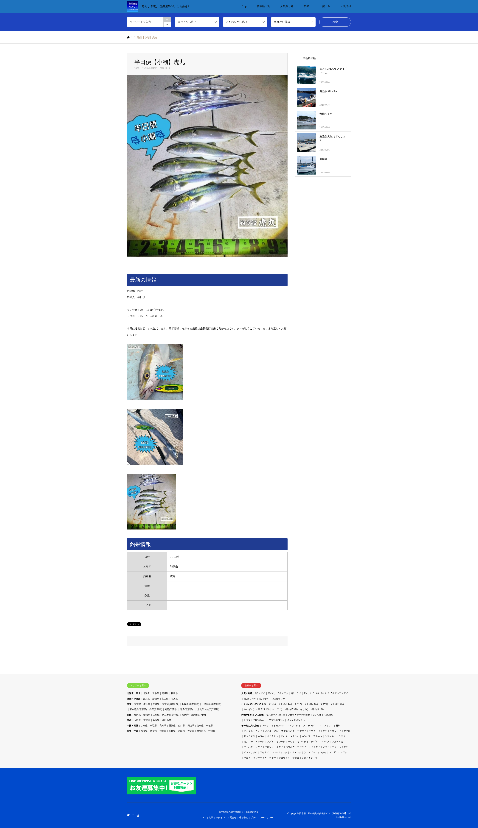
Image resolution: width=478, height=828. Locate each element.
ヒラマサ (340, 736)
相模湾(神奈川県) (190, 704)
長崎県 (172, 731)
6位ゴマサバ (322, 693)
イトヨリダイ (250, 752)
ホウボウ (290, 747)
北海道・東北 (133, 693)
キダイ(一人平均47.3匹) (306, 704)
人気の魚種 (246, 693)
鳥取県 (153, 725)
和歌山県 (166, 720)
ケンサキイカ (260, 758)
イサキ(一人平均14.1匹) (312, 709)
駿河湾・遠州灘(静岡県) (194, 714)
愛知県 (146, 714)
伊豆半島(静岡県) (170, 714)
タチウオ (294, 736)
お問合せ (231, 817)
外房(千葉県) (186, 709)
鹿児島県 (201, 731)
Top (244, 6)
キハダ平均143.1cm (275, 714)
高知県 (162, 725)
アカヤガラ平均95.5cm (299, 714)
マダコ (295, 758)
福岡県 (144, 731)
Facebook (133, 815)
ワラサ (265, 725)
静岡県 (137, 714)
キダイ (279, 747)
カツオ (272, 758)
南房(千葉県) (171, 709)
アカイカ (248, 731)
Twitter (128, 815)
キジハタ (280, 741)
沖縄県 (211, 731)
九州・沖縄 (132, 731)
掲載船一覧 (263, 6)
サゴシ (333, 731)
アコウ (322, 725)
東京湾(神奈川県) (170, 704)
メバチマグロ (310, 725)
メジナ (326, 747)
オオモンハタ (278, 725)
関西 (129, 720)
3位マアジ (283, 693)
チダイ (314, 741)
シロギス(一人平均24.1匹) (256, 709)
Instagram (138, 815)
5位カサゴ (309, 693)
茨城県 (156, 704)
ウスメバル (309, 752)
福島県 (174, 693)
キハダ (332, 752)
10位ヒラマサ (278, 698)
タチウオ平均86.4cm (323, 714)
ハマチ (312, 731)
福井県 (146, 698)
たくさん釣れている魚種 (253, 704)
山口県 (181, 725)
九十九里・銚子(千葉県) (207, 709)
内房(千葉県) (155, 709)
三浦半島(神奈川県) (211, 704)
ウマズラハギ (288, 731)
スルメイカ (337, 741)
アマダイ (301, 731)
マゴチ (247, 758)
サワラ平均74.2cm (275, 720)
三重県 (156, 714)
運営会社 (243, 817)
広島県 (144, 725)
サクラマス (249, 736)
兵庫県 (156, 720)
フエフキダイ (294, 725)
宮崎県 (181, 731)
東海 (129, 714)
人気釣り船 (287, 6)
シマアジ (342, 752)
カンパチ (306, 736)
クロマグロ (344, 731)
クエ (331, 725)
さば (276, 731)
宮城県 (165, 693)
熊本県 (162, 731)
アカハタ (248, 747)
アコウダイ (284, 758)
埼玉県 (146, 704)
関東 (129, 704)
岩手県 (155, 693)
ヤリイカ (329, 736)
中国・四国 (132, 725)
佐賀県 (153, 731)
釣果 (306, 6)
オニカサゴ (272, 736)
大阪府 (137, 720)
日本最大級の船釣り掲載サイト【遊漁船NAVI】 (239, 812)
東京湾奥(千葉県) (138, 709)
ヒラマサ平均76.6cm (254, 720)
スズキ (270, 741)
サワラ (291, 741)
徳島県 (200, 725)
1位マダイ (260, 693)
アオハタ (259, 741)
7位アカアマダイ (339, 693)
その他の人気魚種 (250, 725)
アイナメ (264, 752)
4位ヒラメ (296, 693)
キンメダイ (302, 741)
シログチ (343, 747)
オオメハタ (295, 752)
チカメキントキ (309, 758)
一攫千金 (325, 6)
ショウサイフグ (279, 752)
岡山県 (190, 725)
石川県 (174, 698)
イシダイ (321, 752)
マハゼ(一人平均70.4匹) (280, 704)
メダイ (258, 747)
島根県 (209, 725)
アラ (334, 747)
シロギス (324, 741)
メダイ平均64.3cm (296, 720)
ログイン (220, 817)
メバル (268, 731)
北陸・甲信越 (133, 698)
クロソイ (269, 747)
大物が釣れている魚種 (252, 714)
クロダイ (315, 747)
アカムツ (317, 736)
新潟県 (155, 698)
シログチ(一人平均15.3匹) (285, 709)
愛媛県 (172, 725)
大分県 (190, 731)
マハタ (284, 736)
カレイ (258, 731)
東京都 (137, 704)
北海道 (146, 693)
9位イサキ (264, 698)
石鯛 (338, 725)
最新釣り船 (309, 58)
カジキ (261, 736)
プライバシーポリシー (262, 817)
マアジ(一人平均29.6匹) (332, 704)
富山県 (165, 698)
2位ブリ (272, 693)
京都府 (146, 720)
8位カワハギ (250, 698)
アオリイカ (302, 747)
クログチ (322, 731)
